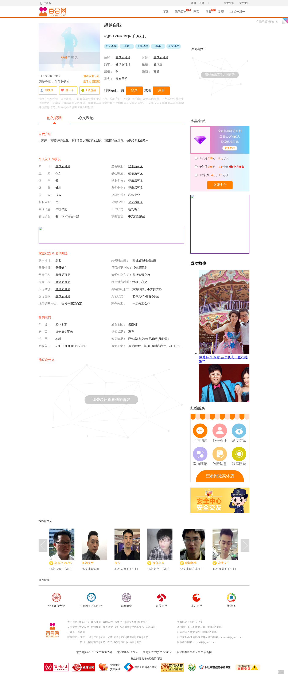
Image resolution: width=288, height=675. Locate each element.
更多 (138, 642)
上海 (89, 637)
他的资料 (54, 118)
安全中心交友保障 (115, 667)
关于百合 (72, 622)
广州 (95, 637)
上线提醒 (90, 90)
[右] (245, 545)
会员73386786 (63, 563)
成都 (122, 637)
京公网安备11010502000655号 (94, 652)
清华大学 (126, 605)
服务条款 (131, 622)
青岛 (102, 642)
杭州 (82, 642)
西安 (116, 642)
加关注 (49, 90)
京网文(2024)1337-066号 (157, 652)
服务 (208, 13)
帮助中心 (229, 2)
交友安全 (72, 627)
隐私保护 (143, 622)
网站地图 (96, 627)
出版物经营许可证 (151, 658)
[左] (43, 545)
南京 (95, 642)
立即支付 (220, 185)
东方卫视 (196, 605)
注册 (193, 2)
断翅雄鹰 (191, 563)
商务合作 (84, 622)
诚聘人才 (108, 622)
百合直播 (125, 627)
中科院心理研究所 (91, 605)
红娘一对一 (237, 11)
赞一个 (70, 90)
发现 (221, 11)
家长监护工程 (110, 627)
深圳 (102, 637)
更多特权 (230, 147)
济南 (89, 642)
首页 (165, 11)
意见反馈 (84, 627)
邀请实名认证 (91, 76)
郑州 (122, 642)
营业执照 (136, 658)
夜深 (117, 563)
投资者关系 (137, 627)
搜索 (196, 11)
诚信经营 (191, 667)
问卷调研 (151, 627)
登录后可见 (123, 57)
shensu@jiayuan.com (231, 637)
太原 (116, 637)
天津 (109, 637)
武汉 (109, 642)
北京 (82, 637)
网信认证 (172, 667)
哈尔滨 (131, 637)
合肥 (145, 637)
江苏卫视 (161, 605)
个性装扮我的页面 (267, 21)
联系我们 (96, 622)
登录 (201, 2)
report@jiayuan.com (205, 642)
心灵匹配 (86, 118)
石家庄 (131, 642)
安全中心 (244, 2)
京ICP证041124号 (127, 652)
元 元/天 (214, 158)
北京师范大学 (56, 605)
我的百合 (181, 13)
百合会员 (158, 563)
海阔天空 (88, 563)
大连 (138, 637)
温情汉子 (223, 563)
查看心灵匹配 (91, 81)
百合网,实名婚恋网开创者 (53, 11)
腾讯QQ (231, 605)
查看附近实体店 (220, 476)
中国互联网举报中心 (146, 667)
